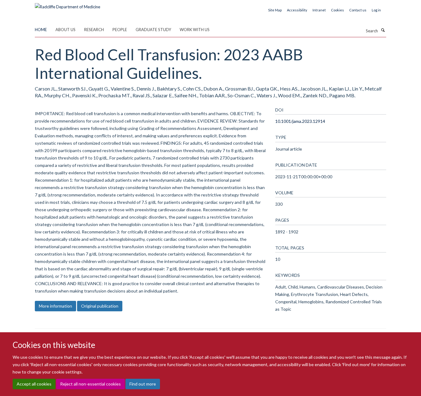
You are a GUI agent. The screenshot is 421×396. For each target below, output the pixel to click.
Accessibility (297, 10)
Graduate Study (153, 29)
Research (94, 29)
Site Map (275, 10)
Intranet (319, 10)
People (119, 29)
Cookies (337, 10)
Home (41, 29)
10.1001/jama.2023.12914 (300, 121)
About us (65, 29)
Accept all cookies (34, 383)
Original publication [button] (99, 306)
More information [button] (55, 306)
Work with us (195, 29)
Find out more (142, 383)
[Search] (382, 30)
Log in (376, 10)
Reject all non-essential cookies (90, 383)
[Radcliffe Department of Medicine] (67, 4)
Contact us (357, 10)
